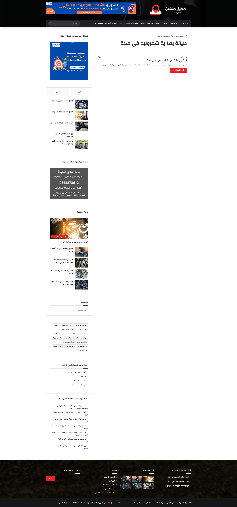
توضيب (56, 325)
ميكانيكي (68, 338)
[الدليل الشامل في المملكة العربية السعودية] (168, 10)
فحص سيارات (70, 333)
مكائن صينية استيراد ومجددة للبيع (62, 272)
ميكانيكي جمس (82, 342)
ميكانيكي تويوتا (57, 338)
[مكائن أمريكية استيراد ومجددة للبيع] (125, 479)
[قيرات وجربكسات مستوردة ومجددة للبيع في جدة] (81, 263)
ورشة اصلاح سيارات (79, 446)
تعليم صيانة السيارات (107, 485)
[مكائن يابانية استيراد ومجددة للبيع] (148, 486)
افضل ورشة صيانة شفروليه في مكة (167, 60)
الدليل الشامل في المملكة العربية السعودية (143, 503)
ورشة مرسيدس (58, 346)
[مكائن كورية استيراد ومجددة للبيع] (137, 486)
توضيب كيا (83, 329)
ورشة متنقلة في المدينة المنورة (63, 135)
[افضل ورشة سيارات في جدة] (81, 115)
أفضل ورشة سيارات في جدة (76, 406)
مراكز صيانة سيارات (172, 23)
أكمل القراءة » (178, 70)
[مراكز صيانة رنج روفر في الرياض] (81, 126)
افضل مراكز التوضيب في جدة (62, 101)
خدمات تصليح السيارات (129, 23)
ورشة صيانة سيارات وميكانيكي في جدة (72, 419)
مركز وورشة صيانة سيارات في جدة (74, 432)
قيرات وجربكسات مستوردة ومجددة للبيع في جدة (63, 261)
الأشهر (80, 91)
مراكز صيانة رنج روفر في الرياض (61, 122)
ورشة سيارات (70, 346)
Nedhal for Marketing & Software (85, 503)
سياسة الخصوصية (108, 489)
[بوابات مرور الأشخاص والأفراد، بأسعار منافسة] (81, 144)
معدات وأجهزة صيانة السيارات (106, 23)
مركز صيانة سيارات (81, 338)
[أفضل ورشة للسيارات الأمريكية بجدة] (81, 252)
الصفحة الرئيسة (109, 477)
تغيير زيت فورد (66, 325)
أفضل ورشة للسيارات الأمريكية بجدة (61, 250)
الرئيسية (186, 23)
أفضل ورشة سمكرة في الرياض (75, 372)
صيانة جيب (65, 329)
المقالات (112, 481)
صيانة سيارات (82, 333)
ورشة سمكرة (82, 346)
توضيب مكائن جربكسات (151, 23)
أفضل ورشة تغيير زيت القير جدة (73, 242)
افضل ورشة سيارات (79, 426)
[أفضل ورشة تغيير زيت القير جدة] (148, 479)
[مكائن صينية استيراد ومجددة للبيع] (81, 274)
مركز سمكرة (59, 333)
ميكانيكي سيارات (68, 342)
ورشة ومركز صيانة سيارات (76, 439)
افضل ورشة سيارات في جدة (62, 112)
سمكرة (74, 329)
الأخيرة (57, 91)
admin (183, 57)
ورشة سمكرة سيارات (78, 384)
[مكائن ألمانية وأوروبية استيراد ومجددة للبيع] (81, 285)
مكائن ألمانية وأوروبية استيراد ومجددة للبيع (62, 283)
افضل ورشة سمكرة (81, 325)
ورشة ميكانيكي (82, 350)
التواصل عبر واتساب (62, 503)
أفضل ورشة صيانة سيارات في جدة (74, 412)
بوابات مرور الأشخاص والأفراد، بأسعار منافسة (62, 143)
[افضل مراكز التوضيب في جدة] (81, 104)
